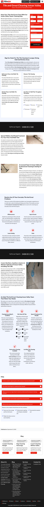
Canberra (23, 501)
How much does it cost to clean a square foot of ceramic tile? (16, 398)
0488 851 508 (26, 1)
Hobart (17, 501)
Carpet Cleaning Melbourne (27, 477)
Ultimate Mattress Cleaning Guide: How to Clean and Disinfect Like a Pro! (17, 494)
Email (38, 15)
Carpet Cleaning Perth (27, 471)
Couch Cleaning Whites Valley (36, 444)
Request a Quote (34, 1)
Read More (5, 452)
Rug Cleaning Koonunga (20, 444)
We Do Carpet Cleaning (21, 505)
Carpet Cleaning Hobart (27, 464)
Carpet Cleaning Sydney (27, 480)
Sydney (34, 501)
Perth (39, 501)
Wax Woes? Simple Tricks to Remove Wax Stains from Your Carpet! (17, 465)
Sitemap (4, 503)
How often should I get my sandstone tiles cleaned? (14, 386)
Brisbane (11, 501)
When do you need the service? (35, 24)
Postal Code (39, 19)
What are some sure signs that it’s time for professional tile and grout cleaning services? (20, 392)
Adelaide (29, 501)
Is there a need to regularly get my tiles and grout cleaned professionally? (19, 380)
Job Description (34, 32)
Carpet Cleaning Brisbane (27, 474)
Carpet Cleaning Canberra (27, 467)
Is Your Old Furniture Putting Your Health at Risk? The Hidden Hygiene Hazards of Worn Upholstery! (16, 473)
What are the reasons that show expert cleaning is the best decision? (18, 404)
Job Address (33, 28)
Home (13, 7)
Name (32, 15)
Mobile (32, 19)
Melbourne (5, 501)
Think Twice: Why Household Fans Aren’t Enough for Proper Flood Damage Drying (17, 487)
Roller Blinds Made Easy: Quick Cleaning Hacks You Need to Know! (17, 480)
